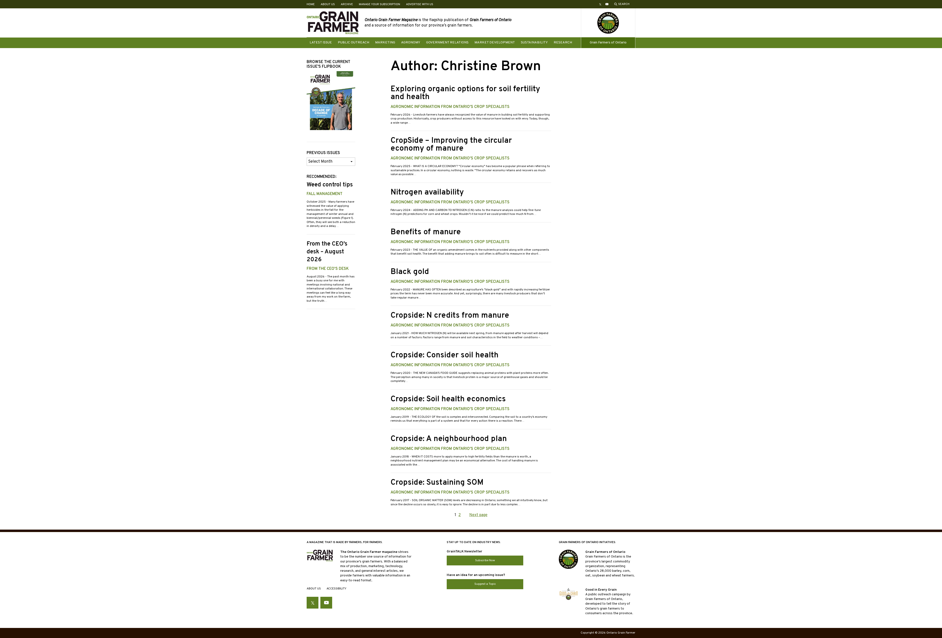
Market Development (494, 42)
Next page (478, 515)
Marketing (385, 42)
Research (563, 42)
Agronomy (410, 42)
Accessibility (336, 589)
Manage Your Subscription (379, 4)
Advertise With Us (419, 4)
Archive (347, 4)
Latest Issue (321, 42)
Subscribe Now (485, 560)
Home (311, 4)
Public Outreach (353, 42)
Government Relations (447, 42)
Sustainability (534, 42)
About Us (328, 4)
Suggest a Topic (485, 584)
